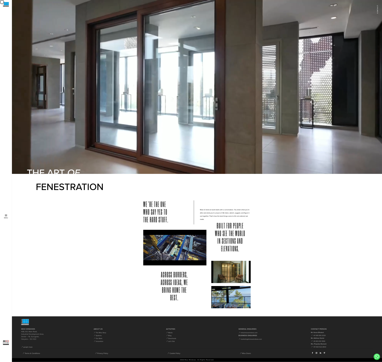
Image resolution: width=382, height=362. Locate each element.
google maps (27, 347)
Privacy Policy (102, 353)
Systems (99, 335)
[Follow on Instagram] (316, 353)
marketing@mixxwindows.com (251, 339)
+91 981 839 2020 (319, 335)
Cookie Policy (175, 353)
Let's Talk (171, 341)
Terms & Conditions (32, 353)
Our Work (99, 338)
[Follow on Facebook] (312, 353)
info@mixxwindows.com (249, 332)
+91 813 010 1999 (319, 341)
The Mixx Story (101, 332)
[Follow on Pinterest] (324, 353)
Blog (169, 335)
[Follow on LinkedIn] (320, 353)
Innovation (99, 341)
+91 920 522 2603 (319, 347)
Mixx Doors (246, 353)
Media (170, 332)
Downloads (172, 338)
